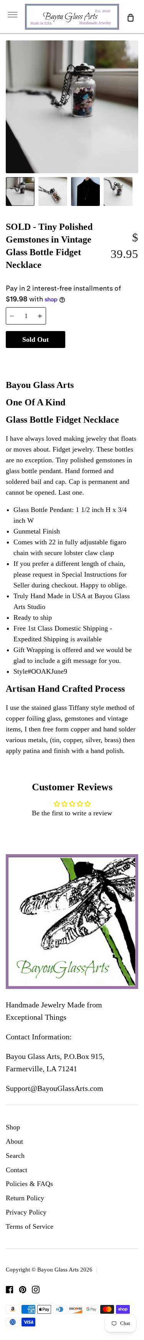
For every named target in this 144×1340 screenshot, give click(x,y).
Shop (13, 1127)
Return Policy (25, 1198)
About (14, 1141)
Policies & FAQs (29, 1184)
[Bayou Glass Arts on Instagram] (36, 1289)
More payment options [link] (101, 358)
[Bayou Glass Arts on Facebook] (9, 1289)
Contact (16, 1170)
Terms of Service (29, 1226)
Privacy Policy (26, 1212)
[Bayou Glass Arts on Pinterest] (22, 1289)
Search (15, 1155)
